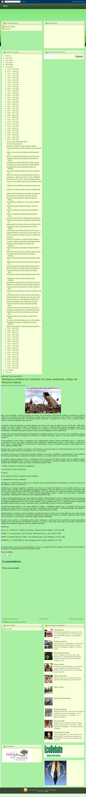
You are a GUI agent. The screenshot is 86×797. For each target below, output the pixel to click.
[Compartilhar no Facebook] (10, 555)
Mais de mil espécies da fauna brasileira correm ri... (23, 175)
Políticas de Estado (60, 676)
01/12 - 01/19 (11, 366)
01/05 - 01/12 (11, 368)
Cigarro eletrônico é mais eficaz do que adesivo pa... (24, 232)
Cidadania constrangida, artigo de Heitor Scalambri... (24, 284)
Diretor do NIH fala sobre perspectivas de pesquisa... (24, 193)
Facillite (46, 791)
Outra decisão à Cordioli (61, 732)
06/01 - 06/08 (11, 135)
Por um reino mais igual (14, 143)
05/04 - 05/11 (11, 330)
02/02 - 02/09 (11, 359)
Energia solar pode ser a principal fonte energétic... (23, 239)
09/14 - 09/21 (11, 102)
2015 (7, 64)
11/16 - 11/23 (11, 82)
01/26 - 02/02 (11, 361)
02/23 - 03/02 (11, 352)
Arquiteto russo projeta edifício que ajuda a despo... (23, 162)
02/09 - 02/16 (11, 357)
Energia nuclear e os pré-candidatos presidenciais (23, 299)
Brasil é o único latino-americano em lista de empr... (23, 156)
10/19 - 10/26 (11, 91)
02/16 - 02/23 (11, 355)
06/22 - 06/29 (11, 128)
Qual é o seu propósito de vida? (17, 141)
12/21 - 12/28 (11, 71)
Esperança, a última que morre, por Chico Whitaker (23, 177)
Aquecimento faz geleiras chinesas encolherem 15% (24, 224)
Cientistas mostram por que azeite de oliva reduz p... (24, 295)
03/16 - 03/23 (11, 346)
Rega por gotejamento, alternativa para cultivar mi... (23, 326)
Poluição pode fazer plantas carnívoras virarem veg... (24, 235)
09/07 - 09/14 (11, 104)
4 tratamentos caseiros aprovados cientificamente (23, 164)
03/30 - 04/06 (11, 341)
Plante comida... (59, 687)
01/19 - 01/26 (11, 363)
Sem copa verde (59, 721)
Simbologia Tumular (60, 641)
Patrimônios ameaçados (61, 653)
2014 (7, 67)
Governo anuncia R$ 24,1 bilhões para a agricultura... (24, 218)
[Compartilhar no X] (7, 555)
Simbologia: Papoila (60, 709)
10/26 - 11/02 (11, 89)
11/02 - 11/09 (11, 86)
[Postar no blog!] (4, 555)
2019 (7, 56)
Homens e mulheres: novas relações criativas (21, 146)
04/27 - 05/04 (11, 333)
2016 (7, 62)
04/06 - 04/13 (11, 339)
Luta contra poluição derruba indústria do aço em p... (24, 266)
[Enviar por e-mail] (2, 555)
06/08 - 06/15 (11, 133)
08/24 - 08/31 (11, 108)
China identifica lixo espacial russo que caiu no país (23, 297)
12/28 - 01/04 (11, 69)
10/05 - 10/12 (11, 95)
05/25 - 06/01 (11, 137)
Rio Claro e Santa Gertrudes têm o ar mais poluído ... (24, 320)
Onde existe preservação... (62, 698)
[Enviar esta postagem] (28, 385)
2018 (7, 58)
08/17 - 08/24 (11, 111)
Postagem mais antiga (76, 619)
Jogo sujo (10, 237)
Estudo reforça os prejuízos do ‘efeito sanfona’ (22, 195)
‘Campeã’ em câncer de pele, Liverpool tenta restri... (24, 310)
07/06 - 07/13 (11, 124)
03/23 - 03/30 (11, 344)
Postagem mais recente (10, 619)
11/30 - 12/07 (11, 78)
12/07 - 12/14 (11, 76)
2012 (7, 372)
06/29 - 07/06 (11, 126)
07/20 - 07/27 (11, 119)
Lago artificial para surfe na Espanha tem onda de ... (24, 230)
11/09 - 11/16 (11, 84)
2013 (7, 370)
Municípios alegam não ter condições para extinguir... (24, 251)
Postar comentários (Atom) (17, 622)
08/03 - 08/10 (11, 115)
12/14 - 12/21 (11, 73)
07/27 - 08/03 (11, 117)
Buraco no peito (59, 664)
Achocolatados (58, 630)
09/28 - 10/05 (11, 97)
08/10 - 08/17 (11, 113)
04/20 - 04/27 (11, 335)
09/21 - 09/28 (11, 100)
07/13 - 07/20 (11, 122)
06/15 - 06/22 (11, 130)
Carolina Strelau (19, 385)
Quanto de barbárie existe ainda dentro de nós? (22, 301)
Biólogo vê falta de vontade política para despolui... (23, 268)
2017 (7, 60)
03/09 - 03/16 (11, 348)
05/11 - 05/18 (11, 328)
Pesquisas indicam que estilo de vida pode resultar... (24, 241)
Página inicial (43, 619)
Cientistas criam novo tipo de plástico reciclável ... (23, 307)
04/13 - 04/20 (11, 337)
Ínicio (5, 6)
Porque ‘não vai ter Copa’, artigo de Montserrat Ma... (24, 179)
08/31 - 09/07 (11, 106)
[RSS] (25, 790)
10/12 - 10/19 (11, 93)
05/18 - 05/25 (11, 139)
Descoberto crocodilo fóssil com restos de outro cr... (24, 282)
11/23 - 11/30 (11, 80)
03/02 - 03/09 (11, 350)
